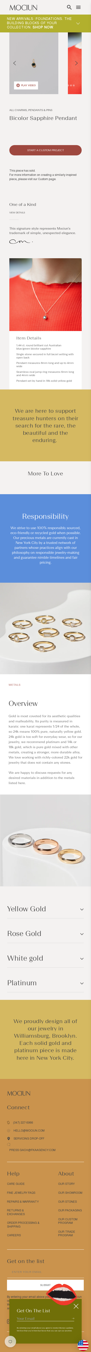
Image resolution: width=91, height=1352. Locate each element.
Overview (23, 703)
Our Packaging (70, 1210)
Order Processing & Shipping (23, 1224)
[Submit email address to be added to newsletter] (73, 1318)
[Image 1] (65, 85)
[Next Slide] (76, 63)
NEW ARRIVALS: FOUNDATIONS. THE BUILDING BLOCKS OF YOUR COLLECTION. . (39, 23)
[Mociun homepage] (23, 7)
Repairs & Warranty (23, 1201)
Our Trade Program (66, 1233)
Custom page (47, 179)
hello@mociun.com (29, 1130)
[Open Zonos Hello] (81, 1343)
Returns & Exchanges (16, 1212)
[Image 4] (74, 85)
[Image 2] (68, 85)
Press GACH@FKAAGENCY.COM (32, 1150)
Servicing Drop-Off (29, 1138)
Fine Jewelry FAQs (21, 1192)
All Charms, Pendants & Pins (30, 110)
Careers (14, 1235)
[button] (69, 7)
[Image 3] (71, 85)
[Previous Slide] (14, 63)
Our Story (66, 1184)
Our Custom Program (67, 1221)
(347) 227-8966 (23, 1122)
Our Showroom (70, 1192)
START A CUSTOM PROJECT (45, 150)
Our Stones (67, 1201)
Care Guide (16, 1184)
